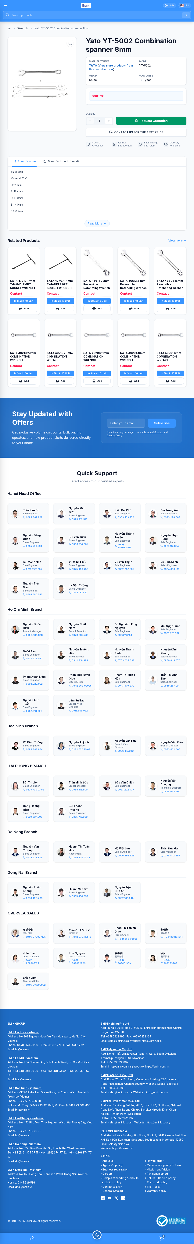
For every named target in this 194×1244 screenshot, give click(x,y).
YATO (93, 65)
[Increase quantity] (108, 121)
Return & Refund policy (161, 1178)
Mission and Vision (158, 1169)
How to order (155, 1160)
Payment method (157, 1173)
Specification (27, 161)
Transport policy (157, 1182)
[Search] (186, 15)
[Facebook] (103, 1198)
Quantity (90, 113)
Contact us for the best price (138, 132)
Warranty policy (156, 1190)
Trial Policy (153, 1186)
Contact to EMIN (112, 1186)
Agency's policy (112, 1165)
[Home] (9, 27)
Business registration (115, 1169)
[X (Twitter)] (116, 1198)
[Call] (97, 1238)
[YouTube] (109, 1198)
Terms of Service (153, 432)
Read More (95, 223)
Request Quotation (154, 121)
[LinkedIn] (123, 1198)
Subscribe (162, 423)
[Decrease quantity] (90, 121)
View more (175, 240)
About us (107, 1160)
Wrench (22, 28)
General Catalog (112, 1190)
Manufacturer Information (65, 161)
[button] (42, 84)
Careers (107, 1173)
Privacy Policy (114, 435)
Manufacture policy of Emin (164, 1165)
